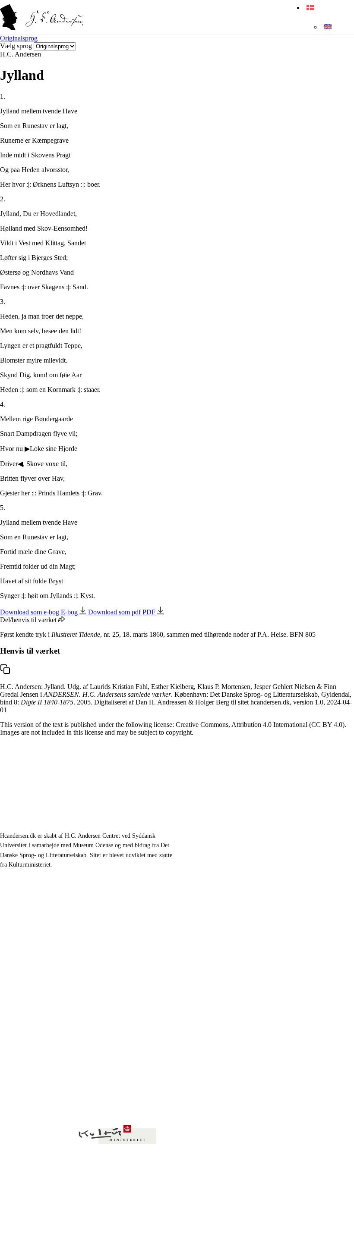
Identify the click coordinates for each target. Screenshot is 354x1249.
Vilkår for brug (91, 1231)
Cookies (125, 1231)
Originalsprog (19, 38)
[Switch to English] (326, 27)
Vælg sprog (16, 46)
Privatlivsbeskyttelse (41, 1231)
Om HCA (208, 925)
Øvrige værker (215, 905)
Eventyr (29, 905)
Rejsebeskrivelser (42, 945)
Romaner (31, 925)
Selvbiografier (37, 965)
